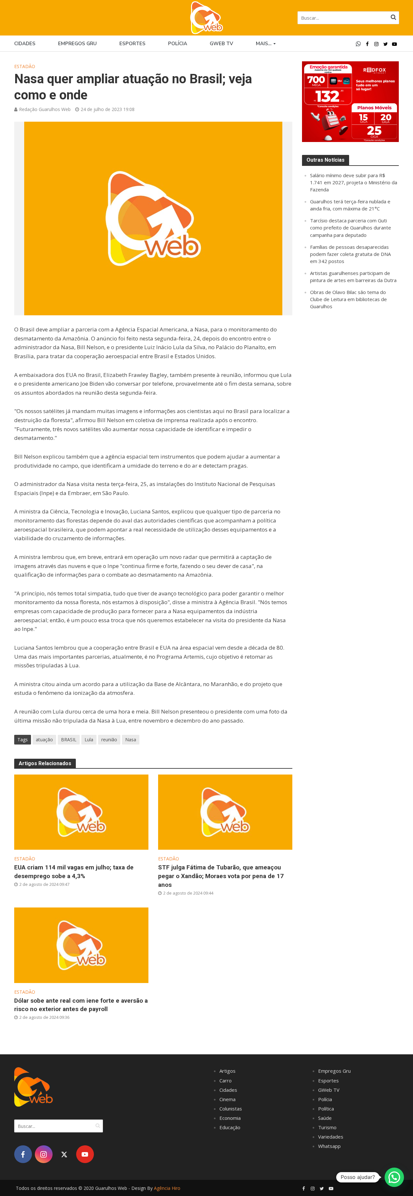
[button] (394, 1177)
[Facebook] (23, 1154)
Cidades (24, 43)
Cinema (227, 1099)
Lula (89, 739)
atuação (44, 739)
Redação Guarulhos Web (45, 109)
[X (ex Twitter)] (64, 1154)
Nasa (130, 739)
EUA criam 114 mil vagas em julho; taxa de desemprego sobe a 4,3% (74, 872)
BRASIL (68, 739)
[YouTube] (85, 1154)
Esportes (132, 43)
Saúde (325, 1118)
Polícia (177, 43)
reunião (109, 739)
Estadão (24, 66)
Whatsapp (329, 1146)
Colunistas (230, 1108)
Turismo (327, 1127)
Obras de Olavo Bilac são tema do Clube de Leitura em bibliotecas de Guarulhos (348, 299)
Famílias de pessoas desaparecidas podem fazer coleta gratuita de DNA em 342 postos (350, 254)
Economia (230, 1118)
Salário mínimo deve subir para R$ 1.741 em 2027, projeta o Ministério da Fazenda (353, 182)
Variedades (330, 1136)
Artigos (227, 1071)
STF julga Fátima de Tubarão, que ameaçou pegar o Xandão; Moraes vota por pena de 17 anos (221, 876)
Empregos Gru (77, 43)
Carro (225, 1080)
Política (326, 1108)
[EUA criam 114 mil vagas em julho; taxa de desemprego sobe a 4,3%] (81, 812)
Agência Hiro (167, 1188)
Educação (229, 1127)
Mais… (263, 43)
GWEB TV (221, 43)
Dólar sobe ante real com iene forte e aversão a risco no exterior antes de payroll (81, 1005)
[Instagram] (44, 1154)
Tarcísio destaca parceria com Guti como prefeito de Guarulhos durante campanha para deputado (350, 227)
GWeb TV (328, 1090)
